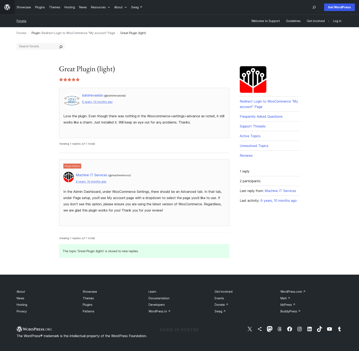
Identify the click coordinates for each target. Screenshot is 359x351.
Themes (88, 298)
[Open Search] (314, 7)
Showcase (90, 291)
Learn (152, 291)
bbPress (287, 304)
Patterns (88, 311)
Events (219, 298)
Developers (157, 304)
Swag (220, 311)
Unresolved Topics (254, 146)
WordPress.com (293, 291)
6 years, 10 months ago (97, 101)
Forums (21, 21)
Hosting (22, 304)
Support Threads (253, 126)
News (20, 298)
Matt (285, 298)
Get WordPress (339, 7)
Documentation (159, 298)
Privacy (22, 311)
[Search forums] (61, 46)
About (21, 291)
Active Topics (250, 136)
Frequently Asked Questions (261, 116)
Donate (221, 304)
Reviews (246, 155)
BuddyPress (290, 311)
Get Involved (223, 291)
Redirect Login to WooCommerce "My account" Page (78, 33)
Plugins (87, 304)
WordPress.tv (160, 311)
